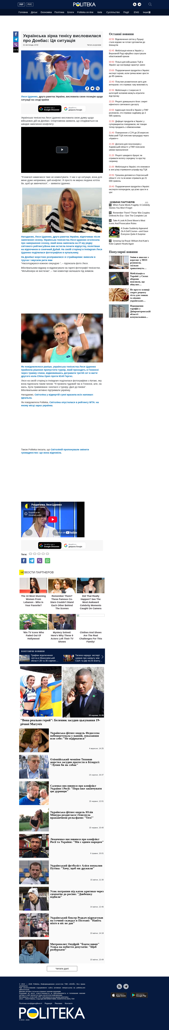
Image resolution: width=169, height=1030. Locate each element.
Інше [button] (145, 12)
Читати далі (62, 968)
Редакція (48, 1003)
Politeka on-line (85, 12)
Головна (23, 12)
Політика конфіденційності (30, 1003)
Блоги (70, 12)
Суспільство (113, 12)
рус (30, 4)
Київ (99, 12)
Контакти (68, 1003)
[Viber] (15, 44)
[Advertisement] (62, 292)
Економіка (46, 12)
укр (21, 4)
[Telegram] (139, 4)
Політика (59, 12)
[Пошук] (150, 4)
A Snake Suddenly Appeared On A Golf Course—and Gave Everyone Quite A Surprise (134, 231)
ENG (136, 12)
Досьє (34, 12)
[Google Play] (139, 995)
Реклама (58, 1003)
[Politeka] (84, 4)
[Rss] (134, 4)
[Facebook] (15, 34)
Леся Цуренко (29, 96)
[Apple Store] (119, 995)
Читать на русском (94, 45)
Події (126, 12)
